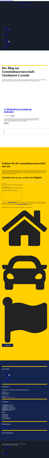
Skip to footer (10, 0)
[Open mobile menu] (2, 37)
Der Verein (6, 34)
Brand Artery (16, 444)
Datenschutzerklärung (12, 202)
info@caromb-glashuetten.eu (22, 204)
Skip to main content (4, 0)
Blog (5, 27)
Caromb (7, 32)
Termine (5, 26)
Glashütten (8, 43)
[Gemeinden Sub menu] (9, 41)
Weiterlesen (6, 122)
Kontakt (5, 35)
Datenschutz (8, 446)
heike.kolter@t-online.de (10, 397)
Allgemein (12, 115)
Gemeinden (6, 28)
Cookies (7, 448)
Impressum (8, 447)
